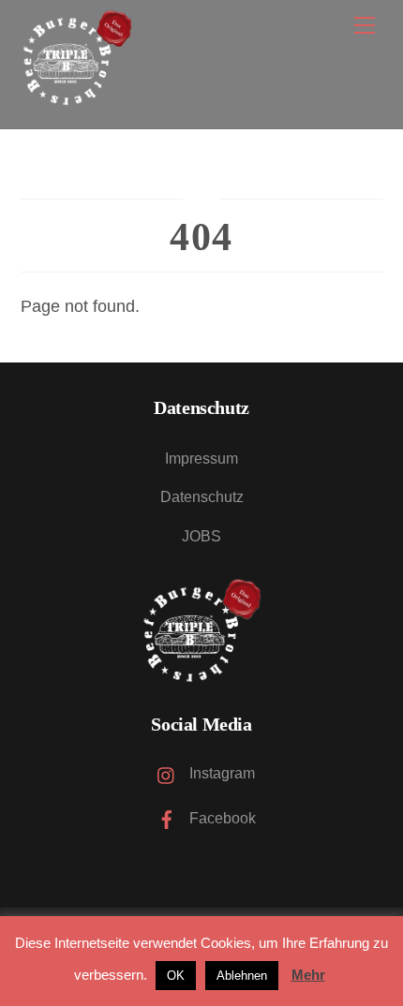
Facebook (221, 818)
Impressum (201, 458)
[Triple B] (77, 94)
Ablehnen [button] (241, 976)
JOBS (201, 536)
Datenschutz (202, 497)
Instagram (220, 773)
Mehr (308, 975)
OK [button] (176, 976)
